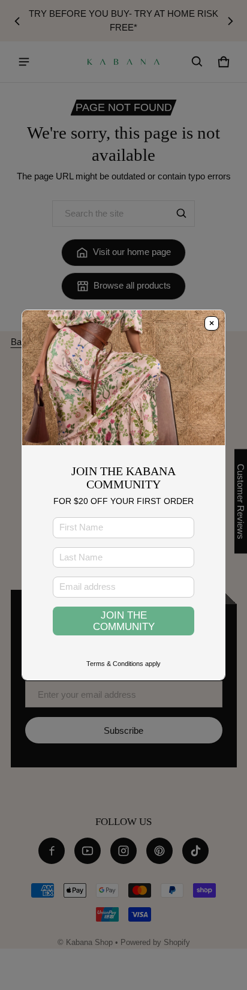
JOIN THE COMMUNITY (124, 621)
